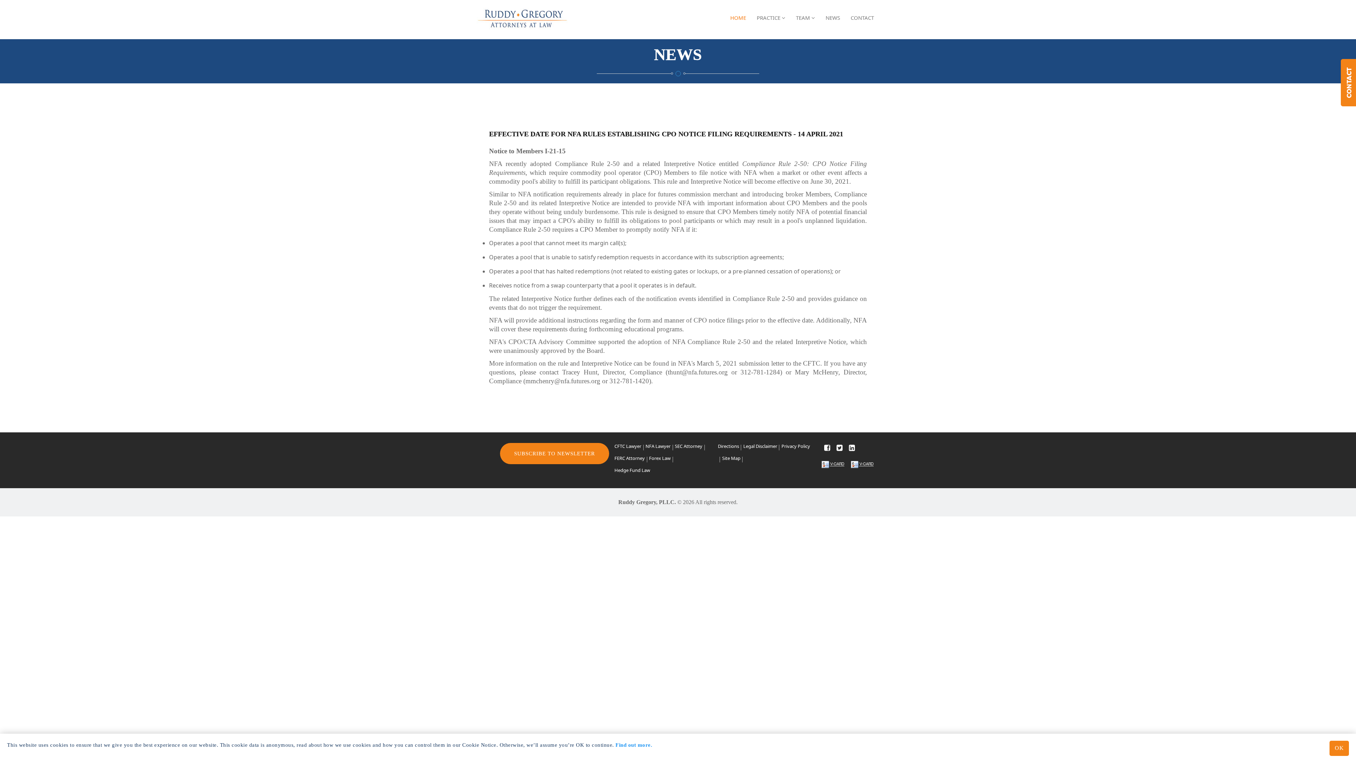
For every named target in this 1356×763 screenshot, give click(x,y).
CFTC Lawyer (627, 446)
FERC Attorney (629, 458)
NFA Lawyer (658, 446)
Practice (769, 17)
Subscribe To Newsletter (554, 453)
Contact (862, 17)
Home (738, 17)
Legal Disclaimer (760, 446)
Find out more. (633, 745)
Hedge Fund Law (632, 470)
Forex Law (660, 458)
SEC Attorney (688, 446)
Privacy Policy (795, 446)
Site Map (731, 458)
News (833, 17)
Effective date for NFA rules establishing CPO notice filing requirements (640, 134)
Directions (728, 446)
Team (803, 17)
